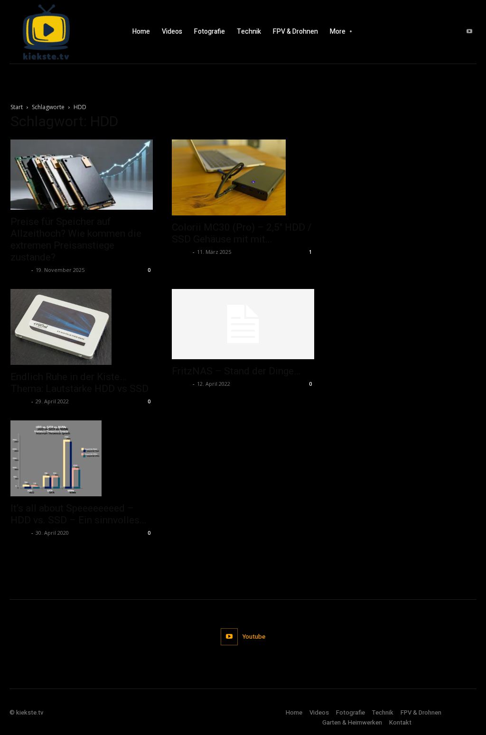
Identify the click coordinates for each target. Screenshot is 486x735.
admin (19, 269)
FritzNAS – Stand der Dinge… (236, 371)
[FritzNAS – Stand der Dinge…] (243, 324)
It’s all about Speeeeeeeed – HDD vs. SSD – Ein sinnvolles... (78, 514)
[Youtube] (469, 32)
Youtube (254, 636)
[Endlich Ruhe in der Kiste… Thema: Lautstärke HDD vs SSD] (81, 327)
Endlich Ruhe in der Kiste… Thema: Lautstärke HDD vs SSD (79, 382)
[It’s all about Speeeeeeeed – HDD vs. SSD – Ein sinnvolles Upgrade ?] (81, 458)
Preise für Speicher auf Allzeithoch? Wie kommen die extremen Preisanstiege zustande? (75, 239)
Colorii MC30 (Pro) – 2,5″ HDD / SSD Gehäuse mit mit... (242, 233)
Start (16, 107)
